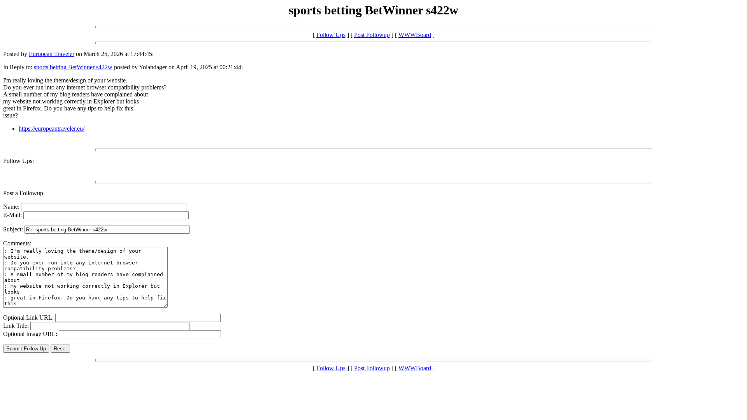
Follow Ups (330, 35)
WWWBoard (414, 35)
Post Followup (372, 35)
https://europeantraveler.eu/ (51, 128)
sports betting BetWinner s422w (73, 67)
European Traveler (51, 54)
